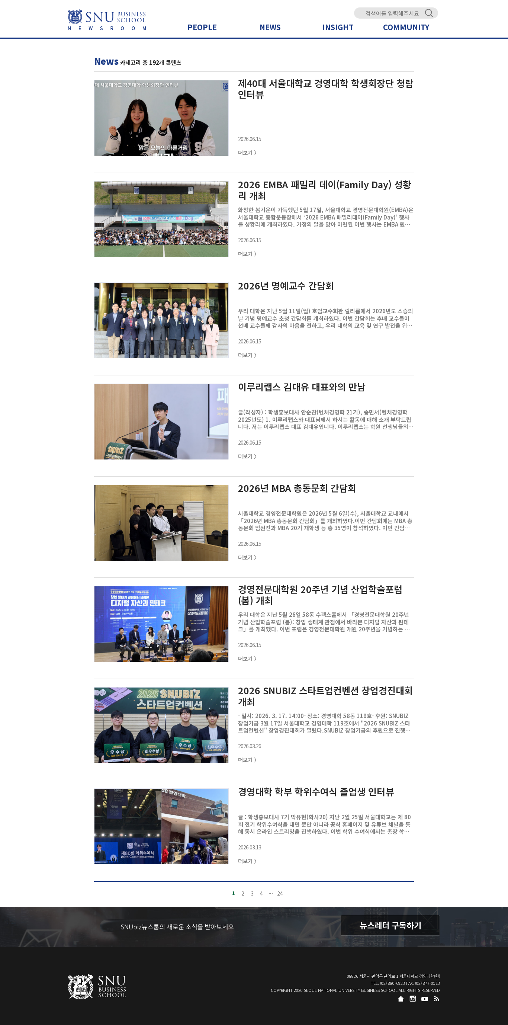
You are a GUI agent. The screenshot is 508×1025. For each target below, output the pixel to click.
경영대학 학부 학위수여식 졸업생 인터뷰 (316, 792)
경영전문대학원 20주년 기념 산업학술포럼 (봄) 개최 (320, 594)
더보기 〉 (248, 152)
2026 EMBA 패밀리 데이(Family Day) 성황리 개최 (324, 190)
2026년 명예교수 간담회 (286, 286)
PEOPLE (202, 27)
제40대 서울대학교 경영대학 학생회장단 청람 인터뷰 (326, 88)
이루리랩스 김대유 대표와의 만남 (302, 387)
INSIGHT (338, 27)
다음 (334, 893)
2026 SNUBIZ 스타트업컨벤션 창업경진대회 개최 (325, 696)
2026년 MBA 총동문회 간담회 (297, 488)
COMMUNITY (406, 27)
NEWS (270, 27)
